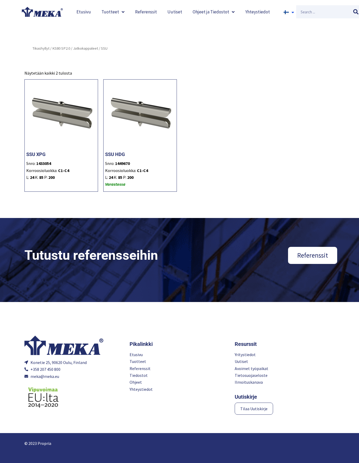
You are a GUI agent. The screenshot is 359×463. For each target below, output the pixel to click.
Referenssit (146, 12)
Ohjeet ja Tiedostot (211, 12)
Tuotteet (110, 12)
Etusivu (83, 12)
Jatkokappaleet (85, 48)
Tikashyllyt (40, 48)
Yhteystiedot (257, 12)
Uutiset (174, 12)
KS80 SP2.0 (61, 48)
